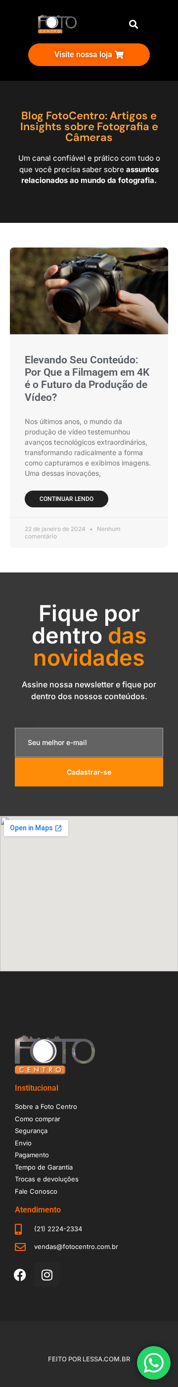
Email (25, 724)
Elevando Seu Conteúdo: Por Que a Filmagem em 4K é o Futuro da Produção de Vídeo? (87, 378)
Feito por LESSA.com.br (89, 1359)
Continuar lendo (66, 499)
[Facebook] (19, 1274)
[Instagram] (47, 1274)
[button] (133, 24)
